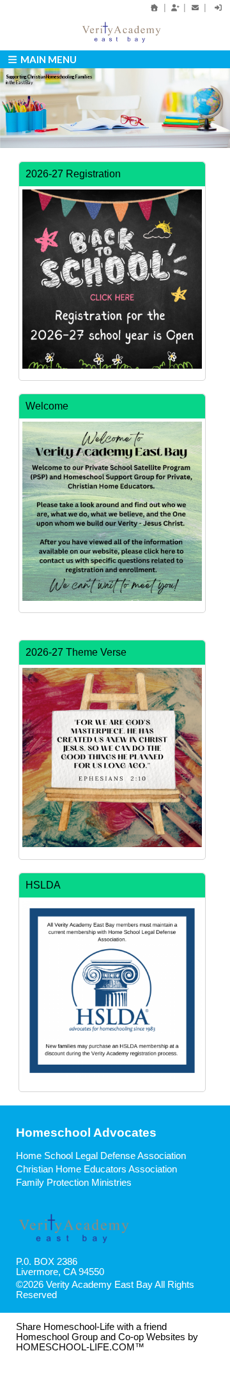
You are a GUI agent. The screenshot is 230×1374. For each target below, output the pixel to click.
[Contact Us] (194, 7)
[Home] (154, 7)
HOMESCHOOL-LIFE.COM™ (80, 1347)
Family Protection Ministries (74, 1183)
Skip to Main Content (112, 1295)
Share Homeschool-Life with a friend (91, 1327)
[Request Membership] (175, 7)
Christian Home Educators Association (96, 1169)
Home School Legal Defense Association (101, 1156)
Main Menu (48, 59)
